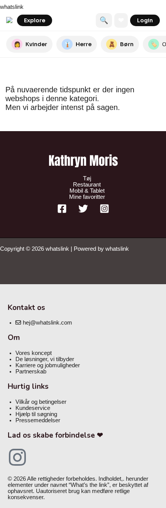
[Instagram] (104, 211)
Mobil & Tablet (87, 191)
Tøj (87, 178)
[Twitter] (83, 211)
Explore (34, 20)
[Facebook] (62, 211)
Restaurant (87, 185)
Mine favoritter (87, 197)
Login (145, 20)
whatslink (12, 7)
